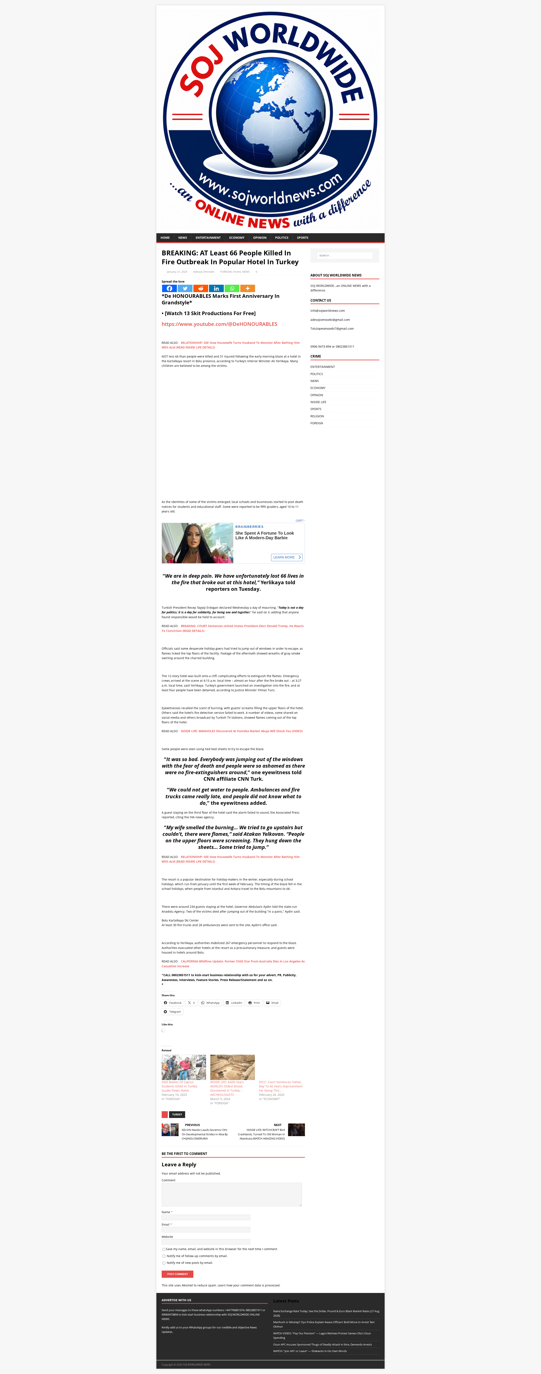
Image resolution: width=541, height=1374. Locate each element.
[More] (247, 288)
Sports (302, 238)
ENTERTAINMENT (208, 238)
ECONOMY (237, 238)
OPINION (259, 238)
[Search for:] (345, 255)
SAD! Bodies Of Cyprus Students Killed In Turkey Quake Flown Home (179, 1086)
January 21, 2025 (177, 272)
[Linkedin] (216, 288)
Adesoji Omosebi (203, 272)
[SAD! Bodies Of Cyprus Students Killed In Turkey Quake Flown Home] (184, 1067)
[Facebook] (169, 288)
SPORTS (315, 409)
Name (166, 1212)
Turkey (177, 1114)
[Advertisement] (233, 402)
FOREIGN (226, 272)
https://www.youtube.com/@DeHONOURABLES (219, 323)
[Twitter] (185, 288)
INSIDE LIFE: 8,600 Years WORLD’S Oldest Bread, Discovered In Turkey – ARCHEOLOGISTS (227, 1088)
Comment (168, 1180)
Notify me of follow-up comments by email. (197, 1256)
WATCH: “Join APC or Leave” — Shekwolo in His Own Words (310, 1351)
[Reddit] (200, 288)
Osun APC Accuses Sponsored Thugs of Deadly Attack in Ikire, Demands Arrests (322, 1344)
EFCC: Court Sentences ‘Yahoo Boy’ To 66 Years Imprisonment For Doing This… (281, 1086)
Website (167, 1237)
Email (166, 1224)
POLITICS (281, 238)
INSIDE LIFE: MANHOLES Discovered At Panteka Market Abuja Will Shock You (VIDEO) (242, 731)
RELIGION (317, 416)
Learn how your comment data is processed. (249, 1285)
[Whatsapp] (232, 288)
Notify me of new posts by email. (190, 1263)
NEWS (182, 238)
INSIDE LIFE (318, 402)
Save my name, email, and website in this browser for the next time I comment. (222, 1249)
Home (165, 238)
